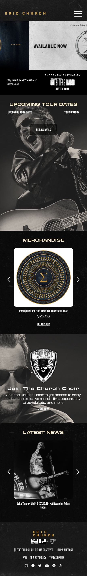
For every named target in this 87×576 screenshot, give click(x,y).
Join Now (43, 408)
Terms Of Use (56, 557)
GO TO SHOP (43, 324)
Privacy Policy (38, 557)
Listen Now (62, 89)
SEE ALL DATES (43, 129)
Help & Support (65, 549)
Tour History (71, 112)
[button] (78, 279)
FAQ (25, 557)
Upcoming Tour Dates (20, 112)
